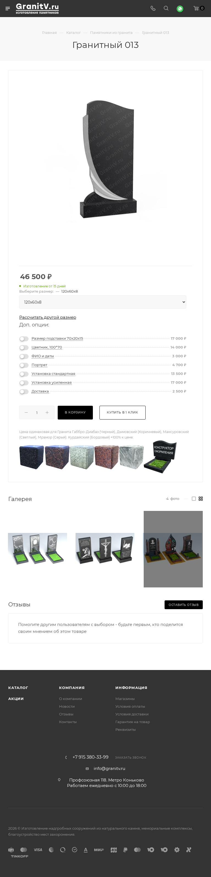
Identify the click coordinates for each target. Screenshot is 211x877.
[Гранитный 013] (105, 160)
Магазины (125, 698)
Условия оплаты (130, 706)
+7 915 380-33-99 (91, 757)
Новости (67, 706)
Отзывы (66, 714)
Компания (72, 687)
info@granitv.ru (109, 768)
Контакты (68, 722)
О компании (70, 698)
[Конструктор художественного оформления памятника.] (160, 456)
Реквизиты (125, 729)
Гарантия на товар (132, 722)
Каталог (18, 687)
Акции (16, 698)
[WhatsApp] (180, 9)
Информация (131, 687)
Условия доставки (132, 714)
